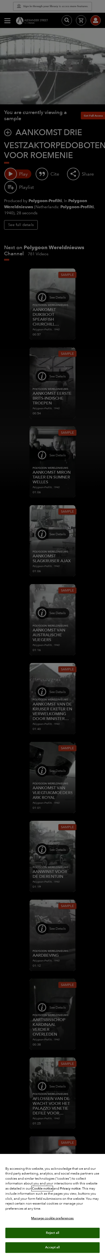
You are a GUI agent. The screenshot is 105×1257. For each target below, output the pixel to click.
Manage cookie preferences (52, 1218)
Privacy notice (70, 1188)
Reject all (52, 1233)
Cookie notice (42, 1188)
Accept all (52, 1247)
